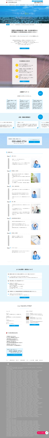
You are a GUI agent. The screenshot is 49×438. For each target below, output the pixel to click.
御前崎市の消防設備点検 (14, 371)
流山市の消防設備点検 (35, 415)
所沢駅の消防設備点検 (24, 431)
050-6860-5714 (38, 2)
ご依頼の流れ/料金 (12, 4)
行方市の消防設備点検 (9, 386)
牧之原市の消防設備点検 (9, 371)
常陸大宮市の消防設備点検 (31, 384)
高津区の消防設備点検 (13, 402)
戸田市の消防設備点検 (9, 411)
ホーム (7, 4)
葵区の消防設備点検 (19, 370)
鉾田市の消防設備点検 (31, 385)
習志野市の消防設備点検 (20, 416)
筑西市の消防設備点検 (14, 384)
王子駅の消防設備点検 (31, 428)
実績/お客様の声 (22, 4)
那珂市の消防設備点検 (35, 383)
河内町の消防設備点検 (28, 387)
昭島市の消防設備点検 (9, 396)
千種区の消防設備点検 (19, 372)
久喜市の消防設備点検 (35, 411)
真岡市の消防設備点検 (31, 382)
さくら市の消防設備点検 (30, 383)
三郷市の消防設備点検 (19, 413)
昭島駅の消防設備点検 (9, 426)
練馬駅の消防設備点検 (9, 428)
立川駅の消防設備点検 (24, 426)
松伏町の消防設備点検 (9, 413)
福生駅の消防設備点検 (19, 426)
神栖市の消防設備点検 (24, 386)
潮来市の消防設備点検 (9, 387)
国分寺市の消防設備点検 (31, 397)
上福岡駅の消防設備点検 (9, 432)
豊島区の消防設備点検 (35, 398)
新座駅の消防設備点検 (26, 432)
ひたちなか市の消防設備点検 (15, 385)
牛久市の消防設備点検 (33, 387)
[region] (24, 13)
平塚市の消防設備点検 (30, 399)
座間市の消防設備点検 (14, 400)
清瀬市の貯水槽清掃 (9, 367)
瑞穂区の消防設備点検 (14, 372)
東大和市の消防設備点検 (36, 396)
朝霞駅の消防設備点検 (31, 432)
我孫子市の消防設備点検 (14, 415)
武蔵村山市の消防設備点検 (30, 396)
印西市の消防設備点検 (36, 416)
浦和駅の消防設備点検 (9, 429)
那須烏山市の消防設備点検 (25, 382)
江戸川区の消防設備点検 (35, 413)
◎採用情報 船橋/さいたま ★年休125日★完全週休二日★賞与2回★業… (25, 24)
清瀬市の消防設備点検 (20, 368)
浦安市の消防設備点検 (20, 415)
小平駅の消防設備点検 (9, 427)
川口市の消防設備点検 (14, 411)
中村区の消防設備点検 (24, 372)
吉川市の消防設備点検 (35, 412)
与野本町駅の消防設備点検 (9, 430)
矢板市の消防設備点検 (36, 382)
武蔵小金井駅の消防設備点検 (26, 427)
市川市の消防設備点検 (25, 415)
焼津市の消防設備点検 (29, 370)
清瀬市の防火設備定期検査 (9, 368)
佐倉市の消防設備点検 (9, 416)
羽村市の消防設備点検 (14, 396)
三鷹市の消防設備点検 (25, 397)
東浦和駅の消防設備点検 (21, 430)
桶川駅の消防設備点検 (9, 431)
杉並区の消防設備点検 (14, 398)
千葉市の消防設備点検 (31, 416)
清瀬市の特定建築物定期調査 (14, 367)
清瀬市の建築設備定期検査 (21, 367)
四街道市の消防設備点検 (14, 416)
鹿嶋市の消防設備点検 (30, 386)
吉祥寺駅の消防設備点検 (35, 426)
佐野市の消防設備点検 (14, 383)
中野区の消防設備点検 (9, 398)
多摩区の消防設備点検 (19, 402)
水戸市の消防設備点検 (20, 384)
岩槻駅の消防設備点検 (31, 429)
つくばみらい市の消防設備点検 (22, 387)
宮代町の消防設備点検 (14, 412)
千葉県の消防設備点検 (19, 414)
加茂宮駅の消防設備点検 (36, 429)
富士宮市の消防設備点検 (36, 371)
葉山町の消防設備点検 (9, 401)
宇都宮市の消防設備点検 (19, 382)
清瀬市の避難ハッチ (34, 367)
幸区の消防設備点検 (9, 402)
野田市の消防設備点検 (30, 415)
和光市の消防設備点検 (19, 411)
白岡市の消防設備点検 (30, 411)
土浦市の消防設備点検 (14, 386)
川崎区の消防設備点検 (24, 402)
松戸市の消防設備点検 (34, 414)
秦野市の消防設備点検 (14, 399)
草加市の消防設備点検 (14, 413)
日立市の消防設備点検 (20, 385)
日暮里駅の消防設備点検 (20, 428)
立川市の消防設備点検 (24, 396)
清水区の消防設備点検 (9, 370)
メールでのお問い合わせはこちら (15, 354)
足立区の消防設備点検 (9, 399)
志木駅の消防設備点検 (20, 432)
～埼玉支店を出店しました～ (10, 320)
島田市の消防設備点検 (24, 370)
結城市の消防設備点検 (25, 384)
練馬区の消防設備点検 (19, 398)
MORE (41, 24)
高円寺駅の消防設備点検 (37, 427)
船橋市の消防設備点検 (39, 414)
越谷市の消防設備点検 (24, 411)
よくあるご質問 (32, 4)
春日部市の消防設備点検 (24, 412)
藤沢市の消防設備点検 (20, 400)
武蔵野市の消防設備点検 (14, 397)
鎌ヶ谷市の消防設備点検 (25, 416)
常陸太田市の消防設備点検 (37, 384)
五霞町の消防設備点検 (37, 385)
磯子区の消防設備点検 (40, 402)
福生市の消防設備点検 (19, 396)
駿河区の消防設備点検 (14, 370)
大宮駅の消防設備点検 (20, 429)
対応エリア (17, 4)
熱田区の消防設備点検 (9, 372)
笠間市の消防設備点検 (9, 385)
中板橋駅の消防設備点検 (14, 428)
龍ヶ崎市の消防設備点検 (39, 387)
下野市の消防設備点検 (9, 383)
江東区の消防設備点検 (30, 413)
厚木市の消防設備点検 (19, 399)
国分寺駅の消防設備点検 (19, 427)
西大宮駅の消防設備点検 (15, 430)
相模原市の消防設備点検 (35, 401)
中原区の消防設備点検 (30, 401)
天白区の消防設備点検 (30, 372)
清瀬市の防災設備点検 (15, 368)
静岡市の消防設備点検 (31, 371)
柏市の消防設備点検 (29, 414)
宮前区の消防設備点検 (24, 401)
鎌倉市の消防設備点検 (14, 401)
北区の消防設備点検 (40, 398)
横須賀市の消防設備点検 (36, 400)
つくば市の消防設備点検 (9, 384)
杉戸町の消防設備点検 (19, 412)
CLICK (34, 141)
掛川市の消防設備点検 (34, 370)
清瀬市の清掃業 (25, 367)
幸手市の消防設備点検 (9, 412)
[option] (27, 24)
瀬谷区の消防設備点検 (34, 402)
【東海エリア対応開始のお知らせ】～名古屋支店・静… (13, 314)
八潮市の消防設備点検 (30, 412)
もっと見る (24, 297)
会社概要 (36, 4)
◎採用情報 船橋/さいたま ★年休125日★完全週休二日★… (13, 317)
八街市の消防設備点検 (9, 415)
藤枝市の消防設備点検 (25, 371)
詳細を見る (24, 81)
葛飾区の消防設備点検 (14, 414)
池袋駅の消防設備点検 (25, 428)
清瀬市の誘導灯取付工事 (39, 367)
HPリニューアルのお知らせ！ (10, 323)
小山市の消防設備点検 (24, 383)
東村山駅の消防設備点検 (30, 426)
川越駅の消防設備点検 (14, 431)
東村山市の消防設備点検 (9, 397)
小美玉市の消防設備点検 (26, 385)
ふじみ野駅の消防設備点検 (15, 432)
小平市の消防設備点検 (20, 397)
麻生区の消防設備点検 (29, 402)
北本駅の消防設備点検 (31, 430)
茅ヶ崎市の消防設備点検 (25, 400)
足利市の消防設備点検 (19, 383)
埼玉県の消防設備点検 (24, 413)
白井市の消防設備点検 (14, 417)
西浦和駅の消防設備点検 (25, 429)
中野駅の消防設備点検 (31, 427)
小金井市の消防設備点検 (36, 397)
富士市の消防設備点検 (20, 371)
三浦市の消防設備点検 (31, 400)
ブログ (27, 4)
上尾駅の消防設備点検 (19, 431)
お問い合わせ (41, 4)
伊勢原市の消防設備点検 (9, 400)
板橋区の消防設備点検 (24, 398)
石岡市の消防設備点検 (19, 386)
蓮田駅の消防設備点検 (26, 430)
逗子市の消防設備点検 (19, 401)
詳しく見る (24, 48)
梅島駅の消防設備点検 (36, 428)
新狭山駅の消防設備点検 (30, 431)
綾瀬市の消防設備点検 (35, 399)
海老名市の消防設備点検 (24, 399)
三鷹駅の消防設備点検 (14, 427)
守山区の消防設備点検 (35, 372)
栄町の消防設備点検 (24, 414)
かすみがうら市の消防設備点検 (36, 386)
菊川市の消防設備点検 (40, 370)
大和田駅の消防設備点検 (14, 429)
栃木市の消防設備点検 (9, 382)
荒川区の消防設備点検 (30, 398)
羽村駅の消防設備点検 (14, 426)
